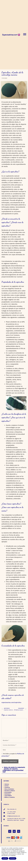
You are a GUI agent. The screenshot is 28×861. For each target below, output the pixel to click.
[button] (14, 770)
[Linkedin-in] (14, 831)
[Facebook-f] (9, 831)
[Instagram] (18, 831)
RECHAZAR (12, 858)
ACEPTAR (5, 858)
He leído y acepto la (13, 755)
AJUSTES (13, 855)
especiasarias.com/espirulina (11, 702)
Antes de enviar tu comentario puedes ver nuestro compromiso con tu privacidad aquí (13, 769)
